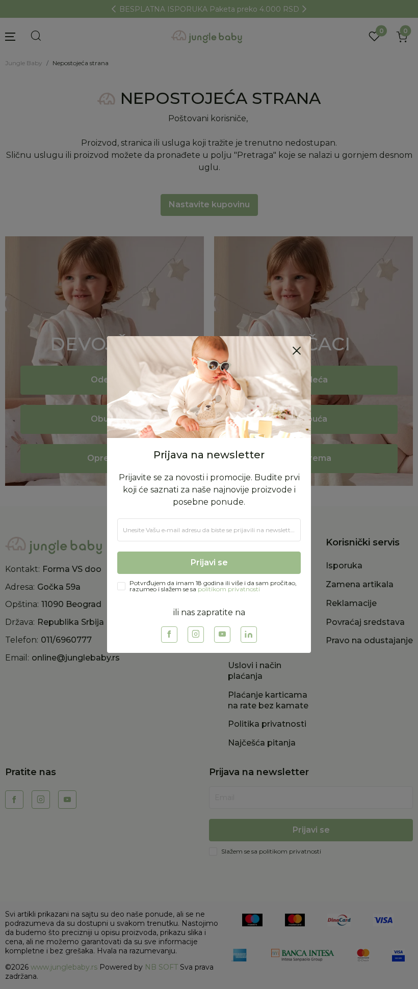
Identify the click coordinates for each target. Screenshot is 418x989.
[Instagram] (196, 634)
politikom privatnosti (229, 589)
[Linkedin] (249, 634)
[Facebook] (169, 634)
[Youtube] (222, 634)
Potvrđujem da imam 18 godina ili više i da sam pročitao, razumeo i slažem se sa (213, 586)
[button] (296, 350)
